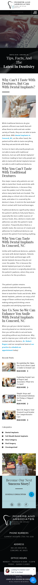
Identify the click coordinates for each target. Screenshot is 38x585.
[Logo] (19, 5)
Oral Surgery (10, 443)
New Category (11, 440)
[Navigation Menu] (35, 12)
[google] (12, 505)
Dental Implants (12, 432)
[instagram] (19, 505)
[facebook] (26, 505)
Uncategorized (11, 447)
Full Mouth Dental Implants (16, 436)
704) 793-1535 (28, 537)
